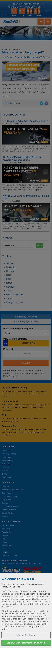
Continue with (25, 642)
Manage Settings (25, 635)
